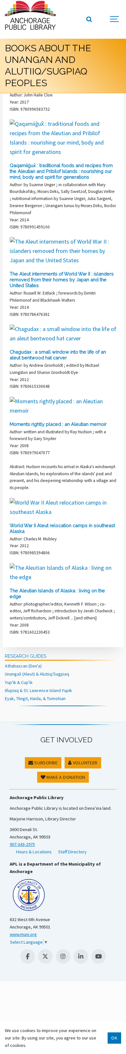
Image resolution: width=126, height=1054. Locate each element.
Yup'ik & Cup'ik (19, 682)
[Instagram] (63, 956)
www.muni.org (23, 934)
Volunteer (85, 763)
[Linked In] (81, 956)
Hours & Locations (34, 852)
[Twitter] (45, 956)
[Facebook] (27, 956)
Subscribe (45, 763)
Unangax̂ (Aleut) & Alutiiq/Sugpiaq (37, 674)
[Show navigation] (114, 19)
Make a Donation (65, 777)
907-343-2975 (22, 844)
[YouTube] (98, 956)
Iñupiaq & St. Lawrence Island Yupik (38, 690)
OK (114, 1038)
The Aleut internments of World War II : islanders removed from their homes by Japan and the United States (62, 279)
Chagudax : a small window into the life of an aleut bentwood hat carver (58, 354)
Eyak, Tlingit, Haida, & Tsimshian (35, 698)
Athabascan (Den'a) (23, 666)
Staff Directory (72, 852)
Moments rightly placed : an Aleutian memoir (58, 424)
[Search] (88, 19)
